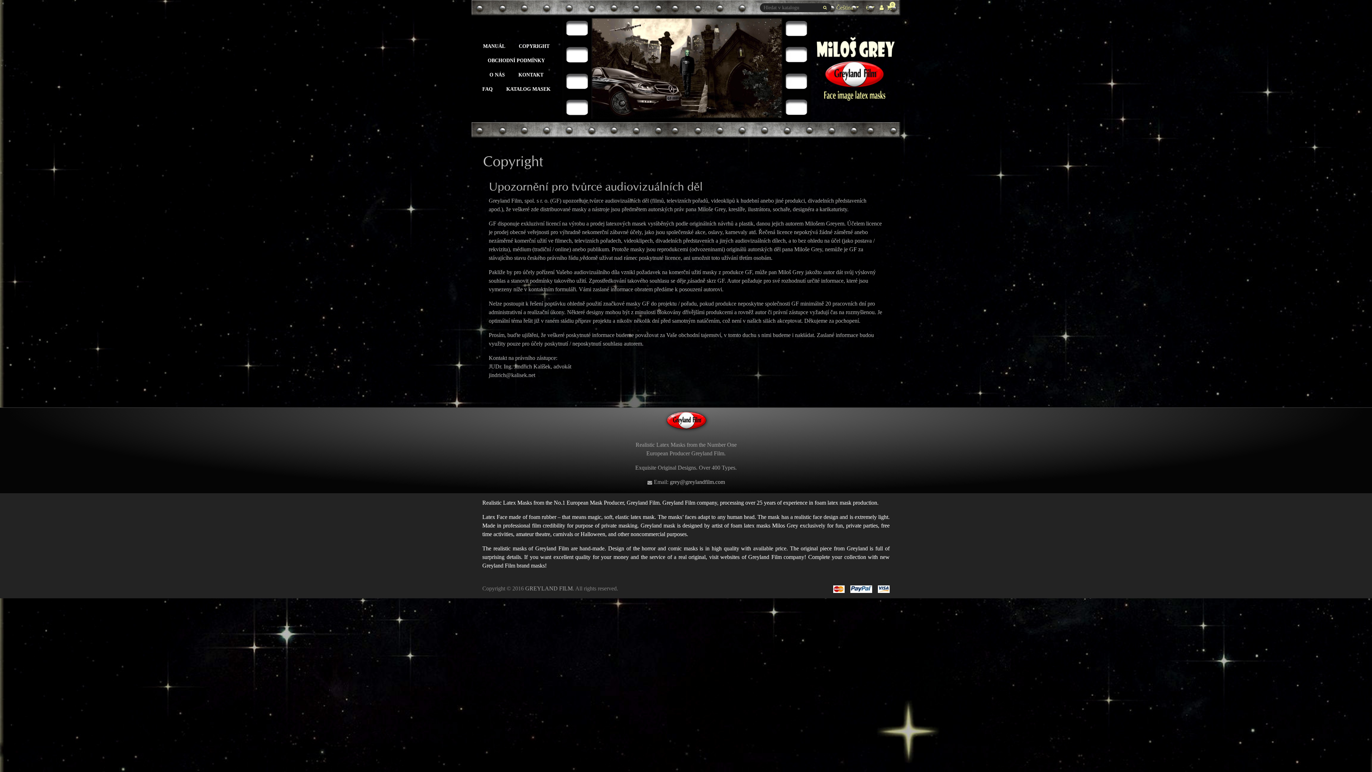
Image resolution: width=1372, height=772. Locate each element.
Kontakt (530, 75)
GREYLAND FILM (549, 588)
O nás (497, 75)
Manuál (494, 46)
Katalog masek (528, 89)
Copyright (534, 46)
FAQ (487, 89)
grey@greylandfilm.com (697, 482)
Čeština (845, 8)
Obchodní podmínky (516, 60)
